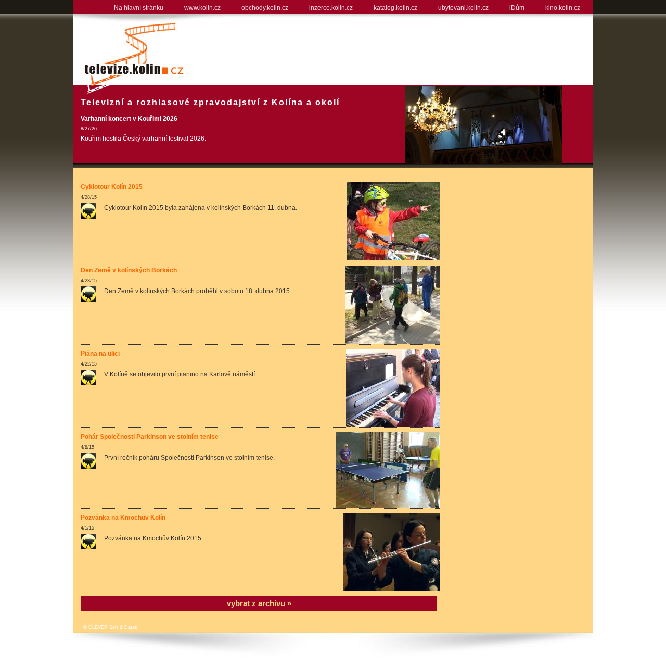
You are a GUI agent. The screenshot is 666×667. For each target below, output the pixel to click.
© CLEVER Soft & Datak (110, 627)
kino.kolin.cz (562, 7)
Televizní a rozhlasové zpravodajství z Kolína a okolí (210, 102)
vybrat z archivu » (259, 603)
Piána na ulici (100, 353)
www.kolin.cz (202, 7)
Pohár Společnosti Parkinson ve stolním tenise (150, 437)
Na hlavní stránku (138, 7)
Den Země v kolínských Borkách (129, 270)
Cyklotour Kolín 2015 (112, 187)
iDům (516, 7)
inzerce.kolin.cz (331, 7)
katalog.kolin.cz (395, 7)
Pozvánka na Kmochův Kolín (123, 517)
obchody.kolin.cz (264, 7)
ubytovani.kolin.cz (463, 7)
